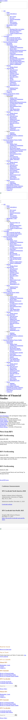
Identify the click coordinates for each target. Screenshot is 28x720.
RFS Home (9, 43)
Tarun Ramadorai (4, 415)
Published (12, 132)
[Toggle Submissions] (27, 239)
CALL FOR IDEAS (12, 13)
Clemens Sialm (3, 424)
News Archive (13, 22)
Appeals (12, 56)
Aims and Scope (14, 69)
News (8, 26)
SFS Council (13, 16)
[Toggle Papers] (27, 285)
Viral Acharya (3, 418)
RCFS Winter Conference (13, 184)
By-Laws (12, 18)
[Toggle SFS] (27, 204)
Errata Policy (13, 53)
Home (8, 12)
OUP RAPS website (15, 120)
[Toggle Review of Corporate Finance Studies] (27, 340)
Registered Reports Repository (14, 187)
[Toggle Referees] (27, 264)
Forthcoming (13, 89)
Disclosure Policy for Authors (17, 29)
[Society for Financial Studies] (13, 8)
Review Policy (13, 49)
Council (2, 666)
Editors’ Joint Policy (15, 110)
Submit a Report (14, 67)
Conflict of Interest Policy (16, 33)
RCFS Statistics (13, 170)
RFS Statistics (13, 75)
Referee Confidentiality (15, 64)
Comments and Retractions (16, 54)
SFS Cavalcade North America (14, 39)
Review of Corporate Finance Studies (9, 676)
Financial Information (15, 19)
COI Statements (13, 23)
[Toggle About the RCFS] (27, 365)
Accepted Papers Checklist (16, 51)
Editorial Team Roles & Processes (18, 50)
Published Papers (14, 88)
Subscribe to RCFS (14, 172)
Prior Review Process (15, 148)
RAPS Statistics (13, 121)
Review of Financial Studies (7, 673)
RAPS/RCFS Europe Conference (15, 135)
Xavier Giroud (3, 420)
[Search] (16, 686)
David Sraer (3, 425)
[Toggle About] (27, 208)
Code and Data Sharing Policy (17, 61)
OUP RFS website (14, 74)
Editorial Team (13, 72)
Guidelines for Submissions (16, 47)
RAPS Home (10, 95)
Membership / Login (12, 25)
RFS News (9, 90)
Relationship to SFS (14, 85)
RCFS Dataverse (14, 156)
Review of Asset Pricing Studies (8, 674)
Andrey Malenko (4, 421)
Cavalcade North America (6, 683)
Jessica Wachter (4, 427)
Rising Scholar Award (15, 81)
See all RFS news (4, 480)
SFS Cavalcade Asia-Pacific (13, 37)
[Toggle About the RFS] (27, 267)
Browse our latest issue (5, 649)
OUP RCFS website (15, 169)
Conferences (13, 82)
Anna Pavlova (3, 422)
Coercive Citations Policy (16, 63)
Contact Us (9, 34)
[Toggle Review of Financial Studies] (27, 236)
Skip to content (3, 0)
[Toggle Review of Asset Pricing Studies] (27, 292)
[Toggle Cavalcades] (27, 231)
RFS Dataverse (13, 57)
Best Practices (13, 71)
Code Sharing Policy (15, 109)
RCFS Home (10, 141)
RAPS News (10, 137)
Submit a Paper (13, 46)
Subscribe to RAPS (14, 123)
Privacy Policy (3, 688)
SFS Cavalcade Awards (12, 40)
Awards (11, 79)
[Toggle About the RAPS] (27, 315)
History (11, 20)
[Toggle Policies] (27, 221)
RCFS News (10, 188)
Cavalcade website (7, 504)
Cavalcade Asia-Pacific (5, 681)
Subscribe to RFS (14, 76)
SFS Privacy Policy (14, 32)
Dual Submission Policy (15, 30)
